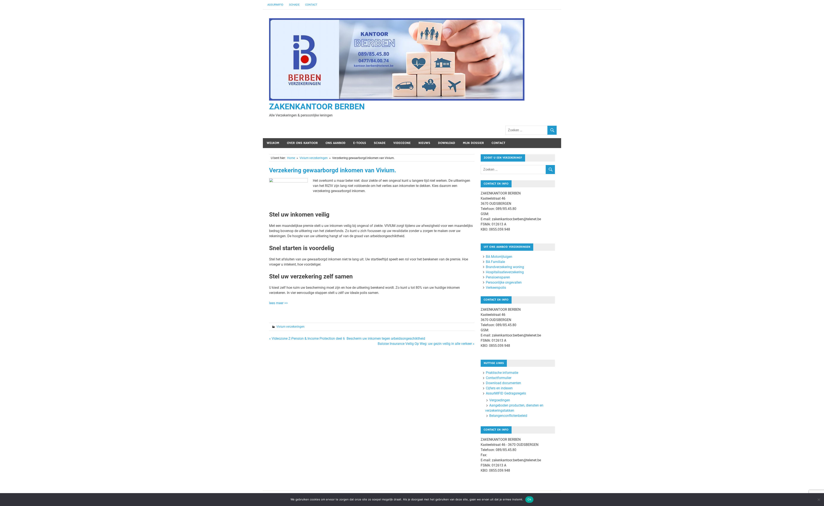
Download (446, 143)
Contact (311, 4)
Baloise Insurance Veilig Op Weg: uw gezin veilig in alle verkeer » (426, 344)
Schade (294, 4)
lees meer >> (278, 303)
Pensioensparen (498, 277)
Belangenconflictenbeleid (508, 416)
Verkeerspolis (496, 288)
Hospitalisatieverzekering (505, 272)
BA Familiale (495, 262)
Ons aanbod (335, 143)
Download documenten (503, 383)
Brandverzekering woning (505, 267)
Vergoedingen (499, 400)
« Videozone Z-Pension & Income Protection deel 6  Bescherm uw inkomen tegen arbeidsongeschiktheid (347, 338)
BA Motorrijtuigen (499, 257)
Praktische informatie (502, 373)
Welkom (273, 143)
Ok (529, 499)
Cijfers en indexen (499, 388)
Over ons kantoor (302, 143)
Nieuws (424, 143)
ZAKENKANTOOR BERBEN (317, 106)
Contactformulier (498, 378)
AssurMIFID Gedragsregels (506, 393)
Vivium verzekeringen (290, 326)
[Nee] (818, 499)
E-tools (359, 143)
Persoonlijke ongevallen (504, 282)
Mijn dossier (473, 143)
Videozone (402, 143)
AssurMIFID (275, 4)
